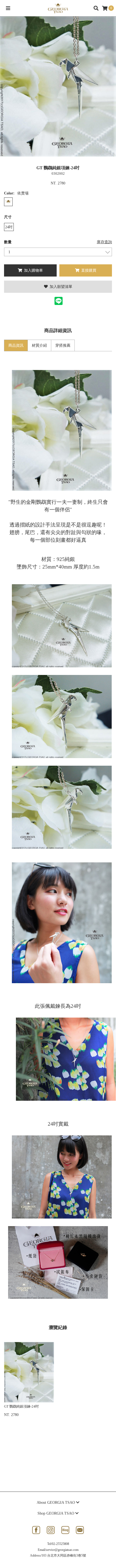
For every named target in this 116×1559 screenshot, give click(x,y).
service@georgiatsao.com (62, 1550)
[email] (80, 1530)
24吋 (9, 227)
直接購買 (88, 270)
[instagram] (51, 1530)
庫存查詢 (104, 242)
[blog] (65, 1530)
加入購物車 (33, 270)
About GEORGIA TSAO (56, 1502)
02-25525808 (60, 1544)
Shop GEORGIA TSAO (56, 1513)
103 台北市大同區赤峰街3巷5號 (64, 1555)
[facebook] (36, 1530)
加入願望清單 (60, 287)
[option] (58, 86)
